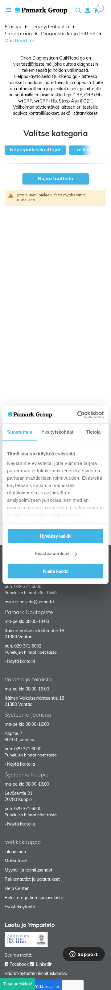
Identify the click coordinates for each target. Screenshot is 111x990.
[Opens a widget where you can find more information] (83, 954)
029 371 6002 (27, 646)
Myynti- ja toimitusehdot (28, 870)
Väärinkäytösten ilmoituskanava (36, 974)
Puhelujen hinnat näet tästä (31, 593)
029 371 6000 (27, 587)
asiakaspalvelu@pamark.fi (30, 602)
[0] (96, 10)
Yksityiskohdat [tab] (57, 431)
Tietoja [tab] (93, 431)
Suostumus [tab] (19, 431)
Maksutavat (16, 861)
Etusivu (14, 27)
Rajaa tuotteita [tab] (55, 178)
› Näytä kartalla (20, 661)
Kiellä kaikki (55, 571)
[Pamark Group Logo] (41, 10)
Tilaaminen (15, 852)
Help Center (17, 889)
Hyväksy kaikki (56, 535)
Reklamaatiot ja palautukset (32, 879)
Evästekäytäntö (20, 907)
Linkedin (44, 964)
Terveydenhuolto (50, 27)
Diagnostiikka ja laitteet (69, 34)
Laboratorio (19, 34)
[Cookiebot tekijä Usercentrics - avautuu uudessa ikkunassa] (78, 415)
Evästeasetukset (52, 553)
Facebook (19, 964)
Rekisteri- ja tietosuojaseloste (34, 898)
